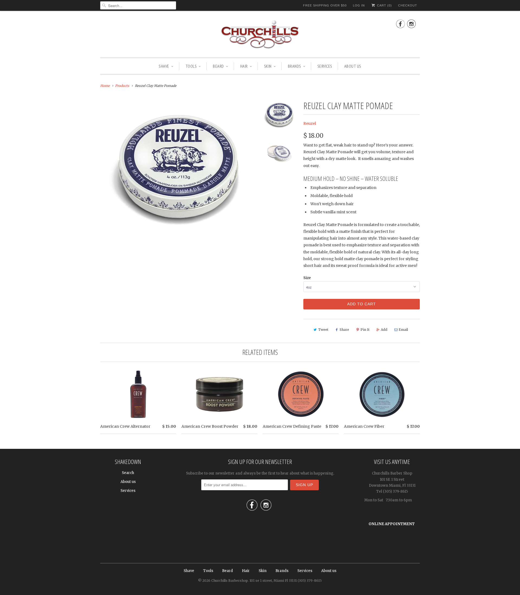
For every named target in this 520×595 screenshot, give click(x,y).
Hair (244, 66)
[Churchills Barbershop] (260, 35)
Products (122, 86)
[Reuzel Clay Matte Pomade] (177, 172)
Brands (294, 66)
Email (403, 330)
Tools (191, 66)
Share (344, 330)
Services (324, 66)
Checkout (407, 5)
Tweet (323, 330)
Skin (268, 66)
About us (352, 66)
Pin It (364, 330)
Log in (359, 5)
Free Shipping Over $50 (325, 5)
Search (128, 472)
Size (307, 278)
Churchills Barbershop (229, 580)
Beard (218, 66)
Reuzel (309, 123)
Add (384, 330)
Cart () (384, 5)
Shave (164, 66)
